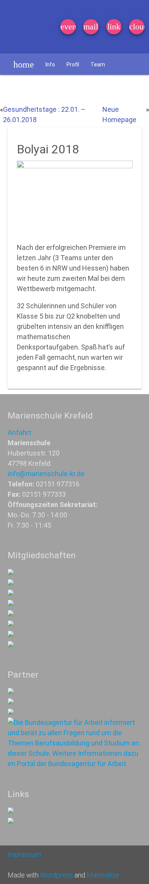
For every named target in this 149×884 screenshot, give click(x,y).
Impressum (24, 854)
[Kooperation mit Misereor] (11, 692)
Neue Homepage (119, 114)
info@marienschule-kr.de (46, 474)
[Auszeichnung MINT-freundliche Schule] (11, 583)
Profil (72, 64)
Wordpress (56, 875)
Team (98, 64)
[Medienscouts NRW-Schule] (11, 634)
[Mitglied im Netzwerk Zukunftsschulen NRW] (11, 572)
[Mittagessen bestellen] (11, 811)
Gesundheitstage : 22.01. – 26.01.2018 (44, 114)
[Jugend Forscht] (11, 614)
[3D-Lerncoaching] (11, 603)
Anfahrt (19, 432)
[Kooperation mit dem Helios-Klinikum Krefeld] (11, 702)
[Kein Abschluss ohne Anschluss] (11, 624)
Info (50, 64)
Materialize (103, 875)
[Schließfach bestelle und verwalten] (11, 821)
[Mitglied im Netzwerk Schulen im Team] (11, 593)
